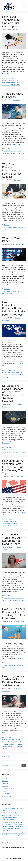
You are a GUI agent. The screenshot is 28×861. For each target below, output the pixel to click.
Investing (7, 289)
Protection (11, 744)
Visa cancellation (13, 526)
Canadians (7, 598)
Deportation (13, 521)
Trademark (7, 737)
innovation (20, 372)
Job (21, 598)
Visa (19, 600)
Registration (18, 744)
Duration (10, 742)
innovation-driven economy (10, 375)
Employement (15, 598)
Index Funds (8, 665)
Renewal (4, 746)
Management (20, 227)
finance (6, 291)
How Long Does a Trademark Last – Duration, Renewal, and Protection (13, 680)
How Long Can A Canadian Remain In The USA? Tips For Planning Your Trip (13, 467)
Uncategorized (8, 78)
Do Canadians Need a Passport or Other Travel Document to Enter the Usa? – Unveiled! (13, 393)
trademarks (11, 377)
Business (7, 148)
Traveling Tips (8, 447)
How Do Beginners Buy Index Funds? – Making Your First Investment (14, 613)
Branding (17, 739)
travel (10, 452)
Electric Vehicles (9, 80)
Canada (6, 450)
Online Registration (8, 788)
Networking (10, 600)
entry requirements (15, 450)
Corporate (13, 370)
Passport (5, 452)
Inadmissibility (6, 523)
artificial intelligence (10, 151)
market (19, 291)
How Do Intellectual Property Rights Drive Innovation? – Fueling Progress (13, 308)
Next (8, 756)
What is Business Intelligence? (12, 95)
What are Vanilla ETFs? (9, 819)
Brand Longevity (9, 739)
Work (23, 600)
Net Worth (5, 786)
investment (12, 291)
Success (4, 229)
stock (3, 667)
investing (15, 665)
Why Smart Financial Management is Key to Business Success (12, 170)
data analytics (14, 153)
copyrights (7, 372)
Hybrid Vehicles (15, 85)
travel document (17, 452)
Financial (13, 227)
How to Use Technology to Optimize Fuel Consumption (11, 21)
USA (24, 452)
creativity (14, 372)
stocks (4, 293)
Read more (5, 73)
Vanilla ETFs (10, 293)
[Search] (24, 765)
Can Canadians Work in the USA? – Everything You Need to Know (14, 539)
